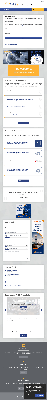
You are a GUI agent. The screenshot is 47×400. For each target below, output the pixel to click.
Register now (23, 372)
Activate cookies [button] (40, 395)
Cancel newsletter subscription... (11, 44)
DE (41, 1)
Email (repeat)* (8, 33)
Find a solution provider (23, 388)
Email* (6, 28)
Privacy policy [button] (29, 391)
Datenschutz (19, 396)
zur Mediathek (23, 335)
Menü (7, 9)
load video (23, 307)
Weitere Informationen (23, 122)
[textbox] (37, 10)
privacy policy (34, 304)
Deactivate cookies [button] (30, 395)
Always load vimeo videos (23, 309)
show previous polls (8, 258)
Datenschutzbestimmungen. (28, 25)
